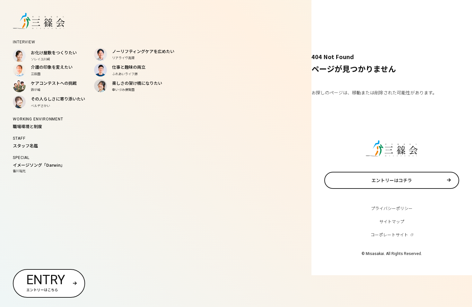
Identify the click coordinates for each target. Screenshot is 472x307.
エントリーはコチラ (391, 180)
